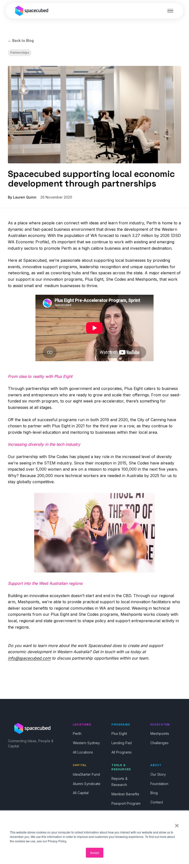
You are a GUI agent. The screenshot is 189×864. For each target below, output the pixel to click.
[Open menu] (170, 11)
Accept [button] (94, 852)
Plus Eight (119, 733)
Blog (154, 793)
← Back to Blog (21, 40)
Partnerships (19, 52)
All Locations (83, 752)
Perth (77, 733)
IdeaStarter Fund (86, 774)
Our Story (158, 774)
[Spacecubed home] (32, 10)
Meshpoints (159, 733)
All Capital (81, 793)
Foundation (159, 784)
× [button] (177, 824)
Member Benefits (125, 794)
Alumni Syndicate (86, 784)
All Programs (121, 752)
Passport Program (126, 803)
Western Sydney (86, 743)
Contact (156, 802)
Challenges (159, 743)
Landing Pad (121, 743)
